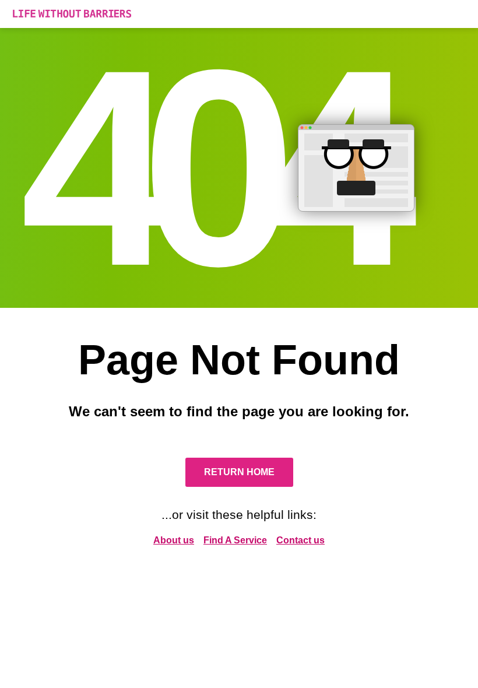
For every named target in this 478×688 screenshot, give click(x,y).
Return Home (239, 472)
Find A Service (235, 540)
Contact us (300, 540)
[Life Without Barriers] (239, 14)
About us (173, 540)
